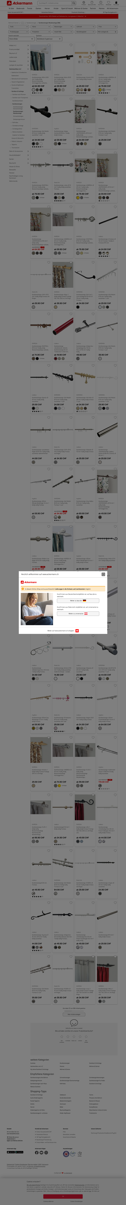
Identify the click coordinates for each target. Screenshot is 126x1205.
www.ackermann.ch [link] (61, 630)
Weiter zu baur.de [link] (76, 600)
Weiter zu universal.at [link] (76, 613)
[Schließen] (103, 574)
